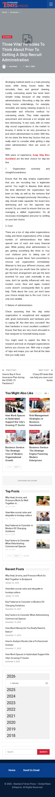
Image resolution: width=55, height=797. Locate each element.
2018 (11, 735)
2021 (11, 716)
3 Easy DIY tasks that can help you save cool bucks (41, 377)
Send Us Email (31, 770)
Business (7, 37)
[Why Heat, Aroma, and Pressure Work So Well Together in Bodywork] (43, 501)
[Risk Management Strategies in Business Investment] (39, 405)
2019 (11, 729)
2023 (11, 703)
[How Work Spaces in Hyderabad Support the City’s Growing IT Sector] (15, 405)
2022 (11, 709)
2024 (11, 696)
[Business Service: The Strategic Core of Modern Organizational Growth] (15, 437)
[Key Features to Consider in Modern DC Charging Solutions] (43, 529)
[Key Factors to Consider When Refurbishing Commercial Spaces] (43, 544)
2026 (11, 676)
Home (12, 770)
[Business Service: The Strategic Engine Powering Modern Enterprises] (39, 437)
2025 (11, 690)
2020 (11, 722)
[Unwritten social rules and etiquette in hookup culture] (43, 516)
